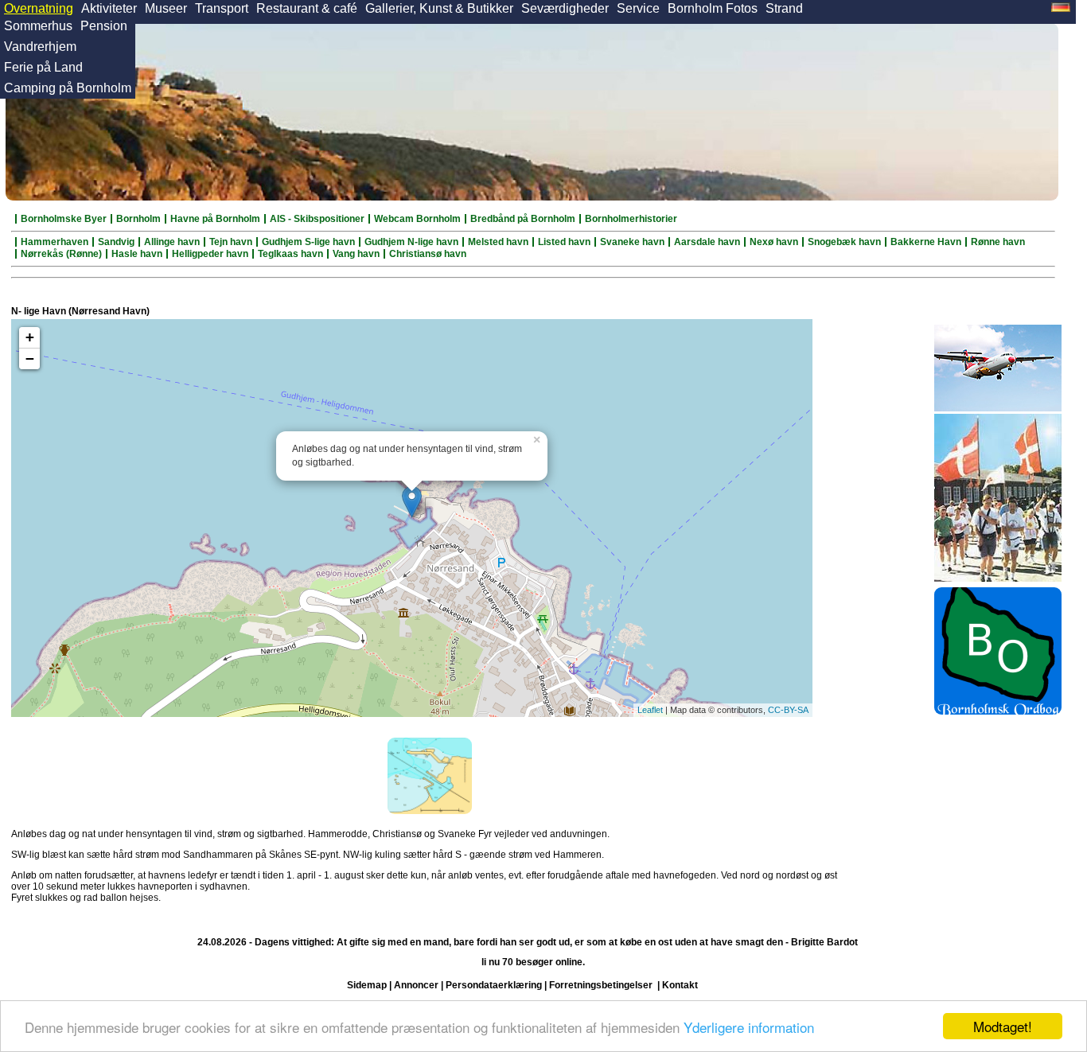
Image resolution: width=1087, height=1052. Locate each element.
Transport (221, 8)
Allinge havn (172, 242)
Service (638, 8)
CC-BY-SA (788, 710)
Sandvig (116, 242)
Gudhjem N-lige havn (411, 242)
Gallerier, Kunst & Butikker (439, 8)
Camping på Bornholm (67, 88)
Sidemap (367, 985)
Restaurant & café (306, 8)
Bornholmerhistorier (631, 219)
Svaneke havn (632, 242)
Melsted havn (498, 242)
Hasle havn (136, 254)
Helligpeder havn (210, 254)
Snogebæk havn (844, 242)
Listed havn (564, 242)
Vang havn (356, 254)
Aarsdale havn (707, 242)
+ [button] (29, 337)
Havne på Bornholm (215, 219)
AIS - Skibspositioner (317, 219)
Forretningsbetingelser (601, 985)
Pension (103, 26)
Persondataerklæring (494, 985)
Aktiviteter (109, 8)
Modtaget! (1002, 1026)
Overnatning (38, 8)
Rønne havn (998, 242)
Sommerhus (38, 26)
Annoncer (416, 985)
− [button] (29, 358)
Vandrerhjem (40, 46)
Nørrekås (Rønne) (61, 254)
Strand (784, 8)
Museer (166, 8)
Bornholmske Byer (64, 219)
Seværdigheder (565, 8)
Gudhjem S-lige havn (308, 242)
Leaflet (650, 710)
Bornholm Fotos (713, 8)
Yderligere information (749, 1027)
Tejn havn (230, 242)
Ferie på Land (43, 67)
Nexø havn (774, 242)
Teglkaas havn (290, 254)
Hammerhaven (54, 242)
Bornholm (138, 219)
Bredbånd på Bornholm (522, 219)
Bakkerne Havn (925, 242)
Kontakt (680, 985)
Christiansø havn (427, 254)
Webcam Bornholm (417, 219)
